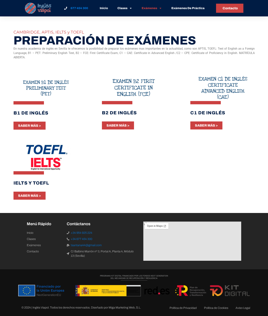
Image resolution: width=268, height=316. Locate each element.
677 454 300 (79, 8)
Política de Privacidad (183, 307)
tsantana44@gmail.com (86, 245)
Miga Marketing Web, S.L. (125, 307)
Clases (122, 8)
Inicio (104, 8)
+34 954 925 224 (81, 232)
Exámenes (149, 8)
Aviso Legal (243, 307)
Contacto (33, 251)
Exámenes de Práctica (188, 8)
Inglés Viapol (41, 307)
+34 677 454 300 (81, 239)
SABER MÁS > (29, 125)
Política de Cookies (216, 307)
